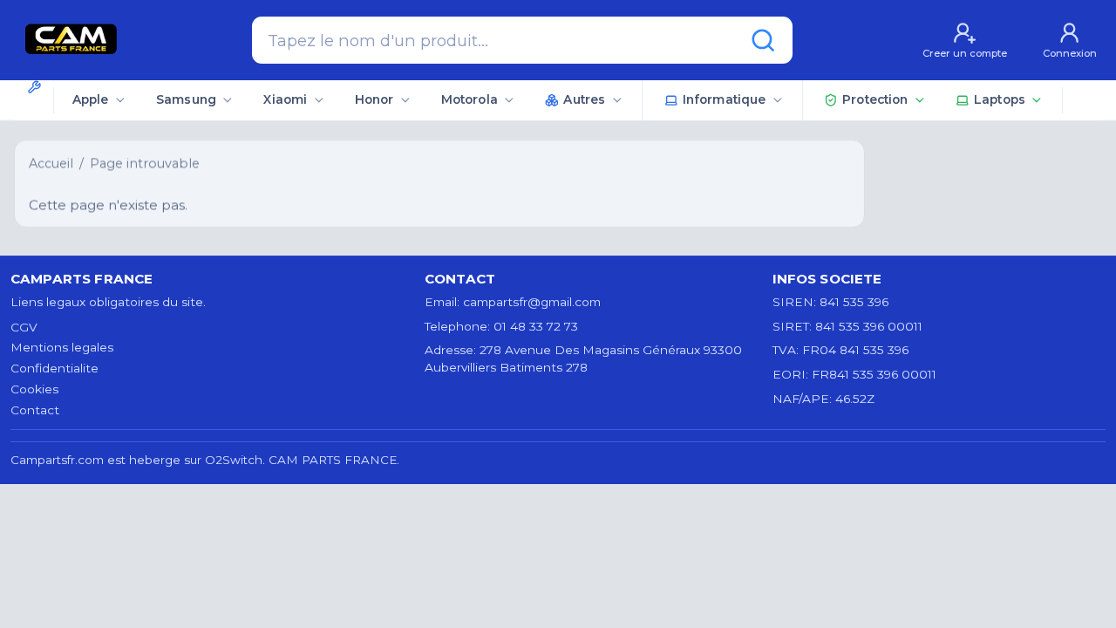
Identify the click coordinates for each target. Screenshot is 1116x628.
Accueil (51, 163)
